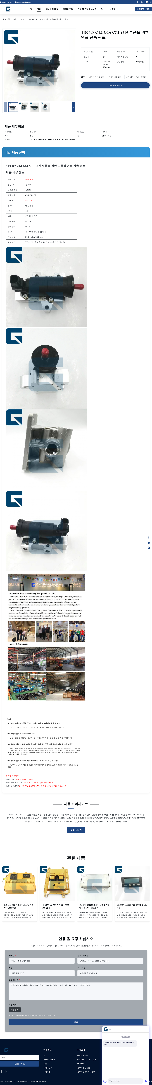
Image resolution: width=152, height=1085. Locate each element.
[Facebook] (138, 2)
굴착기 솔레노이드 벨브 (86, 1072)
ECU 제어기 (81, 1063)
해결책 (112, 9)
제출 (76, 1022)
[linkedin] (6, 1071)
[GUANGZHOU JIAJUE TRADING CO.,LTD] (8, 9)
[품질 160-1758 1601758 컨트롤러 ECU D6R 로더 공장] (57, 883)
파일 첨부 (13, 1004)
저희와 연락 (68, 9)
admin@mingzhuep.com (24, 2)
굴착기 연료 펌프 (19, 19)
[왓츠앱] (148, 547)
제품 (39, 9)
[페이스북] (148, 537)
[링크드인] (148, 542)
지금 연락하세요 (20, 917)
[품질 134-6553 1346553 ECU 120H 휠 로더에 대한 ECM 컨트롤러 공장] (94, 883)
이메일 (12, 955)
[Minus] (146, 1029)
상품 (8, 19)
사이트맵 (46, 1072)
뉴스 (103, 9)
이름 (10, 967)
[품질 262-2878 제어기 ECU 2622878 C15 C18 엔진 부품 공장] (19, 883)
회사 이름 (81, 967)
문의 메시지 (14, 980)
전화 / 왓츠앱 (82, 955)
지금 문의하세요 (143, 9)
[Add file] (105, 1081)
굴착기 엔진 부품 (83, 1068)
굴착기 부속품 (82, 1055)
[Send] (146, 1081)
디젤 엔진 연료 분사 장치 (86, 1059)
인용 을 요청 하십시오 (87, 9)
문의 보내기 (76, 830)
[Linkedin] (142, 2)
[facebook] (1, 1071)
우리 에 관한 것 (51, 9)
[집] (3, 19)
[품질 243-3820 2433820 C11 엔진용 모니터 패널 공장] (132, 883)
